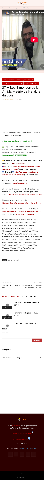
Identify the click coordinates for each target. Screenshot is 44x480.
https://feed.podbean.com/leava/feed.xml (25, 194)
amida (10, 260)
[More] (24, 272)
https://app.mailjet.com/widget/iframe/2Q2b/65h (21, 211)
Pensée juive (19, 83)
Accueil (4, 8)
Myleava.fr (16, 426)
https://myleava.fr (20, 183)
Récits (4, 328)
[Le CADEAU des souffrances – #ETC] (7, 305)
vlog (36, 83)
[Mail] (22, 454)
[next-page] (7, 333)
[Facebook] (4, 272)
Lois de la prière (8, 83)
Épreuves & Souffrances (6, 307)
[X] (9, 272)
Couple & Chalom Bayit (7, 317)
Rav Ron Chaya (8, 99)
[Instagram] (16, 454)
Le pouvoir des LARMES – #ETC (27, 323)
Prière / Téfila (29, 83)
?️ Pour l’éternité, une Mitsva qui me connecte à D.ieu (32, 287)
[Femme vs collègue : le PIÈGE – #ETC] (7, 315)
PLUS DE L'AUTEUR (29, 296)
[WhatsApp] (14, 272)
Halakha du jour (26, 8)
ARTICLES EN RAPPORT (11, 296)
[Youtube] (33, 454)
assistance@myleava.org (28, 448)
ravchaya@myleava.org (24, 214)
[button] (3, 3)
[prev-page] (3, 333)
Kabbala (30, 80)
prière (16, 260)
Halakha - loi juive (14, 8)
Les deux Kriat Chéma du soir (11, 287)
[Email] (19, 272)
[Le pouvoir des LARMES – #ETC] (7, 325)
